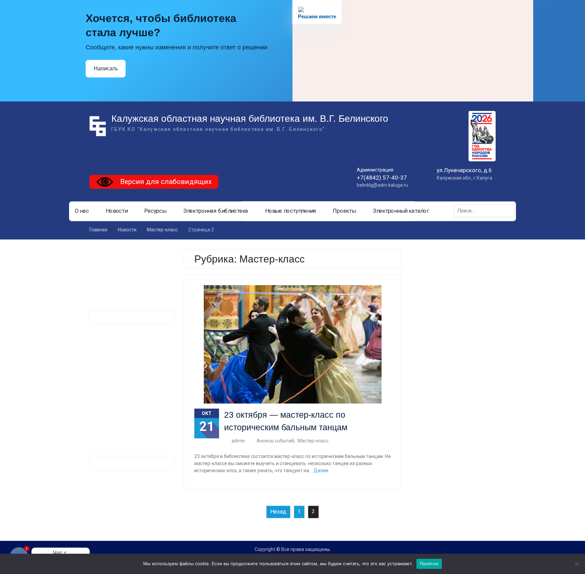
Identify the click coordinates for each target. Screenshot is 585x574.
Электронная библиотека (215, 211)
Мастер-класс (313, 440)
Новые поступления (290, 211)
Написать (106, 68)
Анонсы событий (275, 440)
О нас (82, 211)
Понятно (429, 563)
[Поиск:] (484, 211)
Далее (320, 470)
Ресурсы (155, 211)
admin (238, 440)
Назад (278, 511)
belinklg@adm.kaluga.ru (382, 185)
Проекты (344, 211)
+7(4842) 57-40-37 (382, 177)
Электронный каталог (401, 211)
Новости (117, 211)
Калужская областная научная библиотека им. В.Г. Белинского (249, 118)
